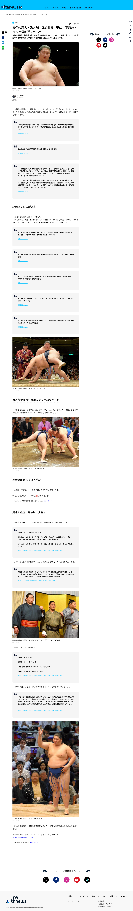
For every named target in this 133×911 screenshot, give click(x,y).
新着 (47, 8)
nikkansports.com (23, 239)
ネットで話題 (75, 8)
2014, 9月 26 (48, 501)
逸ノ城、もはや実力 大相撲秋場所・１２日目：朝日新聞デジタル (36, 581)
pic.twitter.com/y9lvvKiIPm (22, 837)
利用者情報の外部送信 (105, 906)
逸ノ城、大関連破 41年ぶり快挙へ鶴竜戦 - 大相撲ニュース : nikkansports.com (40, 550)
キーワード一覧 (73, 901)
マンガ (55, 8)
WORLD (89, 8)
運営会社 (101, 901)
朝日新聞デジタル (23, 133)
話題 (11, 14)
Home (7, 14)
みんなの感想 (75, 24)
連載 (64, 8)
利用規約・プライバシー (106, 904)
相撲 (14, 100)
